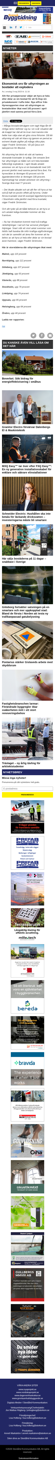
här (3, 326)
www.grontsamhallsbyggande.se (27, 1398)
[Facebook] (42, 335)
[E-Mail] (50, 335)
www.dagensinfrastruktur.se (28, 1395)
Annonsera (36, 3)
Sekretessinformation (29, 1458)
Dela (5, 121)
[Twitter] (33, 335)
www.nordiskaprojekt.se (27, 1392)
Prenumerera (24, 3)
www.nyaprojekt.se (27, 1389)
